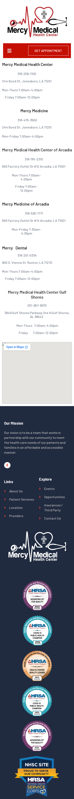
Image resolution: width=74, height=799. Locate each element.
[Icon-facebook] (7, 465)
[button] (9, 51)
